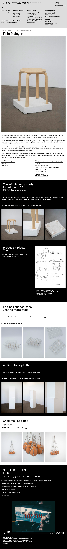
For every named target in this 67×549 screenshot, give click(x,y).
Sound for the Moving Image (9, 22)
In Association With (60, 5)
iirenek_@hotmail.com (8, 162)
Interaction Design (32, 15)
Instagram (4, 165)
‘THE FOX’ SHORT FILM (41, 176)
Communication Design (33, 12)
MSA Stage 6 (16, 16)
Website (3, 164)
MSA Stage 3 (16, 12)
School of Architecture (19, 10)
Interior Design (31, 16)
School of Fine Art (50, 10)
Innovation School (6, 10)
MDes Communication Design (35, 18)
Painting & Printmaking (51, 15)
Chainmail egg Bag (40, 171)
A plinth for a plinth (40, 169)
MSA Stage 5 (16, 15)
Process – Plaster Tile (41, 165)
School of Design (31, 10)
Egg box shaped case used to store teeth (47, 167)
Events (57, 2)
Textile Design (31, 22)
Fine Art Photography (50, 12)
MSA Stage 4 (16, 13)
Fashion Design (31, 13)
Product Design (5, 12)
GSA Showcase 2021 (15, 3)
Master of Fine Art (50, 13)
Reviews (57, 3)
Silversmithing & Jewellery (34, 20)
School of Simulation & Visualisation (11, 20)
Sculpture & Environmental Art (53, 16)
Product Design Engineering (34, 19)
